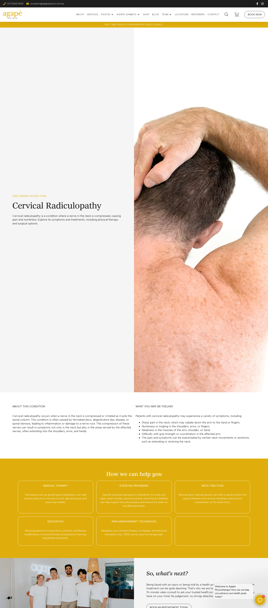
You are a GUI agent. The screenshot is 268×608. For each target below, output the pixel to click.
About (80, 14)
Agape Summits (127, 14)
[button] (260, 600)
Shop (146, 14)
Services (92, 14)
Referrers (198, 14)
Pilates (105, 14)
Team (165, 14)
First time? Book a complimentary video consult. (134, 24)
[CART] (237, 14)
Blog (155, 14)
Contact (213, 14)
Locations (182, 14)
